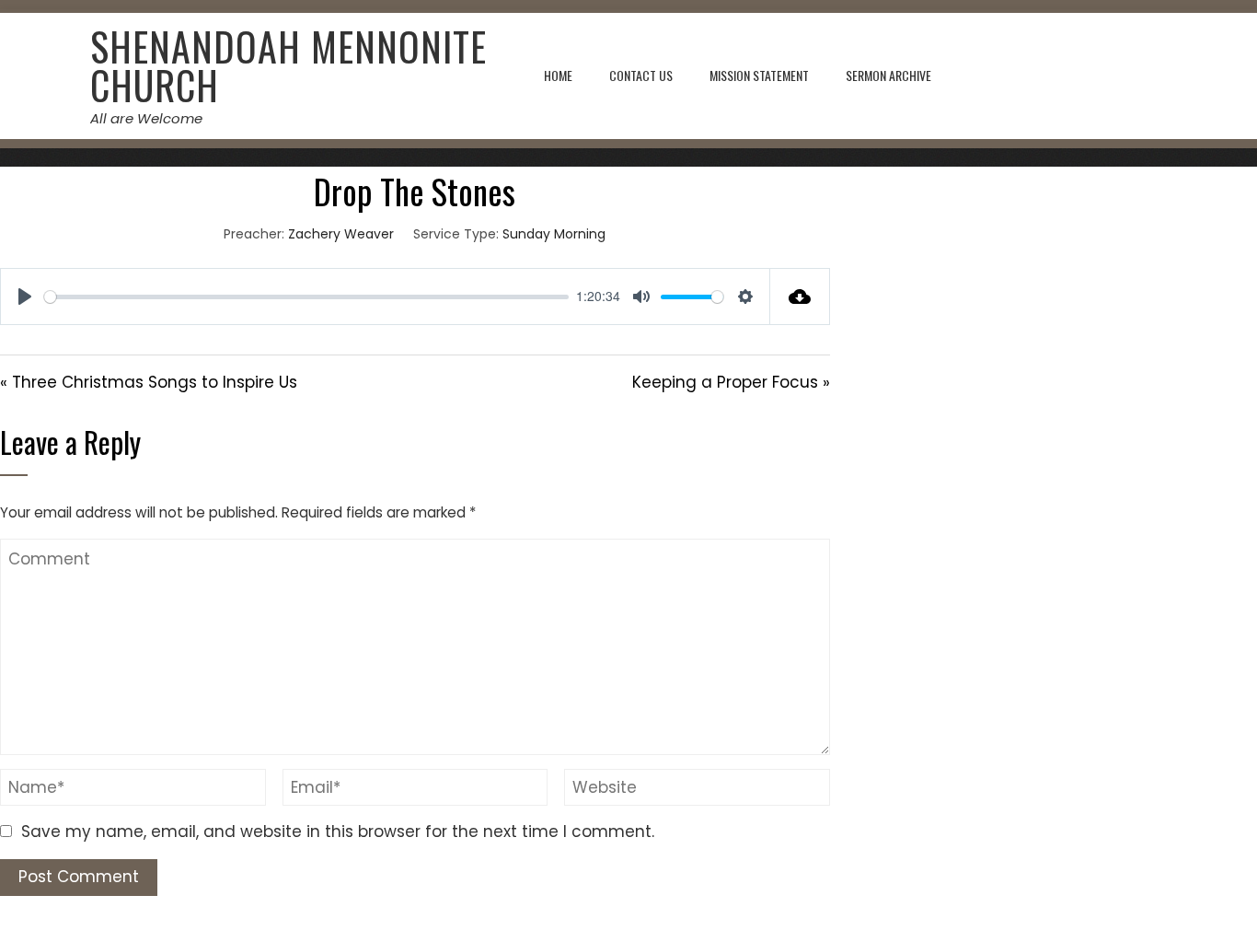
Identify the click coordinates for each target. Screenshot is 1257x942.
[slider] (306, 297)
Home (558, 75)
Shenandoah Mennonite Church (288, 65)
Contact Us (641, 75)
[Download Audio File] (800, 296)
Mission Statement (759, 75)
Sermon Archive (888, 75)
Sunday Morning (553, 234)
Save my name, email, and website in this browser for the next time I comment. (337, 831)
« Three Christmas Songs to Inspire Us (148, 382)
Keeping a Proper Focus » (731, 382)
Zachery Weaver (341, 234)
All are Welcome (146, 118)
